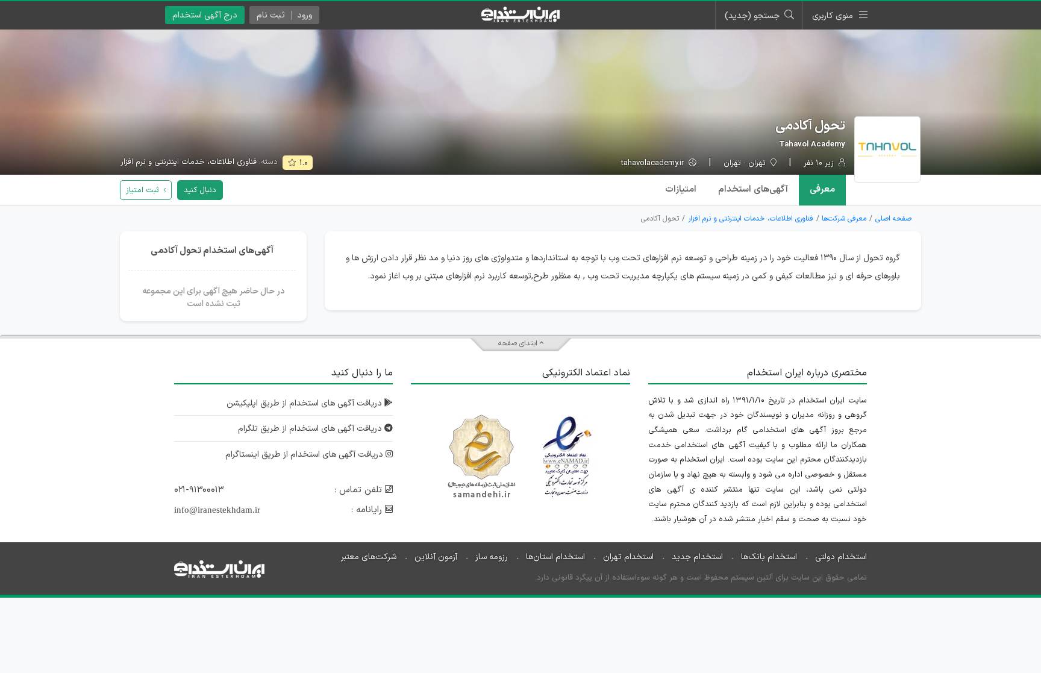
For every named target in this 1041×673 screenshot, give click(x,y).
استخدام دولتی (841, 557)
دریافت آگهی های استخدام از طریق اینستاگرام (305, 454)
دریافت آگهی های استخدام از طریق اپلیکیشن (305, 403)
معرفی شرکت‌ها (844, 218)
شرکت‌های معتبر (368, 557)
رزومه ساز (491, 557)
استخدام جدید (697, 557)
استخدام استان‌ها (555, 557)
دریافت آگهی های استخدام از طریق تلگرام (311, 428)
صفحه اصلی (893, 218)
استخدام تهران (628, 557)
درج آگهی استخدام (204, 15)
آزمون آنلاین (435, 557)
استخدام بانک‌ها (769, 557)
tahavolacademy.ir (653, 163)
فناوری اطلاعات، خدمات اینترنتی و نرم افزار (188, 162)
